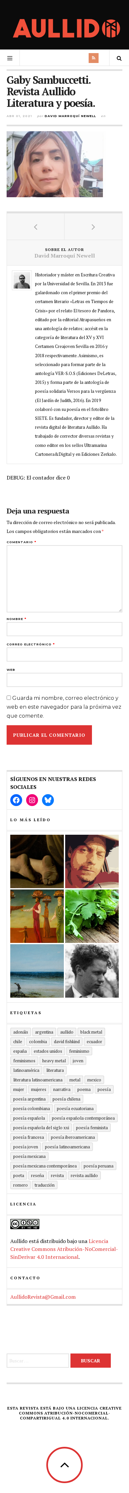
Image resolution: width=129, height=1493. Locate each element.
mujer (18, 1089)
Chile (17, 1041)
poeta (18, 1175)
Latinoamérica (26, 1070)
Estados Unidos (48, 1051)
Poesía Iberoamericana (73, 1137)
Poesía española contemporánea (83, 1118)
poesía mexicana (29, 1156)
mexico (94, 1080)
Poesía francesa (28, 1137)
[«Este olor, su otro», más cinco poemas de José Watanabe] (92, 916)
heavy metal (54, 1061)
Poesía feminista (92, 1128)
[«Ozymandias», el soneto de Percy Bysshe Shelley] (37, 861)
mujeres (38, 1089)
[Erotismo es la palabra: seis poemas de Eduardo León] (92, 861)
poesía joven (25, 1147)
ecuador (94, 1041)
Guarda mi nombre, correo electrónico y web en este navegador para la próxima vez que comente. (64, 707)
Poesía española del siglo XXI (41, 1128)
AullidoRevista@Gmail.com (43, 1296)
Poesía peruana (98, 1166)
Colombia (38, 1041)
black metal (91, 1032)
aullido (66, 1032)
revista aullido (84, 1175)
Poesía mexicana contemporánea (45, 1166)
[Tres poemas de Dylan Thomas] (92, 971)
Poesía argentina (29, 1099)
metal (74, 1080)
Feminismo (79, 1051)
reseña (37, 1175)
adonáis (20, 1032)
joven (78, 1061)
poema (84, 1089)
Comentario (21, 542)
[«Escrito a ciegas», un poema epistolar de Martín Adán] (37, 971)
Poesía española (29, 1118)
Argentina (44, 1032)
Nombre (16, 618)
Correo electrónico (31, 644)
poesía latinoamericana (67, 1147)
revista (57, 1175)
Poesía (104, 1089)
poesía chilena (66, 1099)
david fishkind (67, 1041)
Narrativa (61, 1089)
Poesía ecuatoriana (75, 1108)
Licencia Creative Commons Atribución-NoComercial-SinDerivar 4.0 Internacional (64, 1248)
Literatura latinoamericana (38, 1080)
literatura (55, 1070)
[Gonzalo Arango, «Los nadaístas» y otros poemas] (37, 916)
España (20, 1051)
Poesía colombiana (31, 1108)
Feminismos (24, 1061)
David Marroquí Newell (70, 116)
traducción (45, 1185)
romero (20, 1185)
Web (11, 669)
